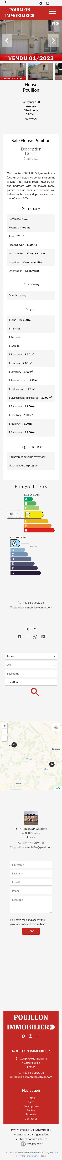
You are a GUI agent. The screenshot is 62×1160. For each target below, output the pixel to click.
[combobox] (31, 656)
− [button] (5, 731)
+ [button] (5, 726)
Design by (35, 1143)
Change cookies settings (32, 1138)
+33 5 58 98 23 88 (33, 602)
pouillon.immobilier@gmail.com (33, 607)
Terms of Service (33, 1156)
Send (31, 931)
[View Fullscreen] (4, 738)
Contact (31, 158)
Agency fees (41, 1134)
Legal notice (24, 1134)
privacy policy (19, 923)
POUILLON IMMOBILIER (31, 1051)
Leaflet (58, 788)
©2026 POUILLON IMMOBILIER (31, 1130)
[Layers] (56, 727)
